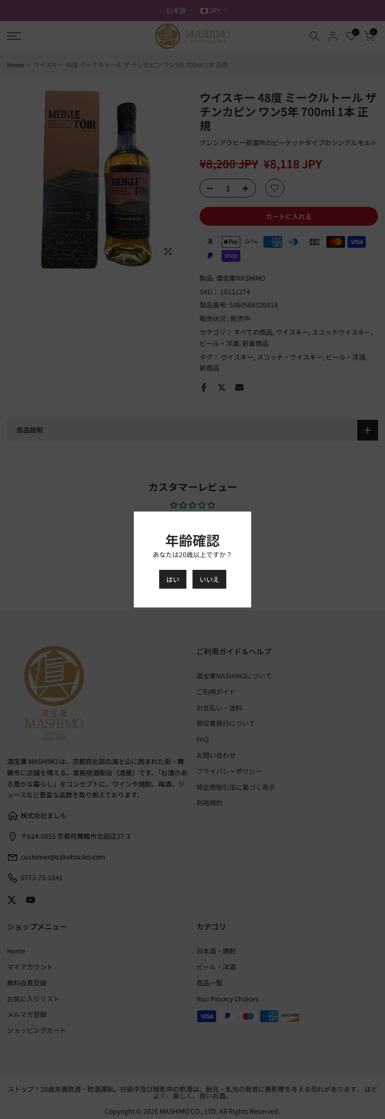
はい (172, 579)
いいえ (209, 579)
